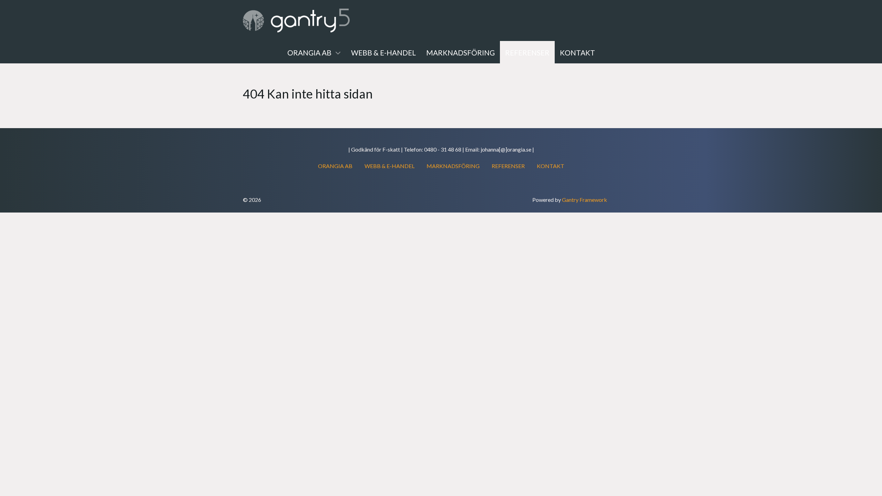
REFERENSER (508, 166)
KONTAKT (550, 166)
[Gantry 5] (296, 20)
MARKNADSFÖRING (453, 166)
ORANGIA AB (335, 166)
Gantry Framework (584, 199)
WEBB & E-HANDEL (389, 166)
